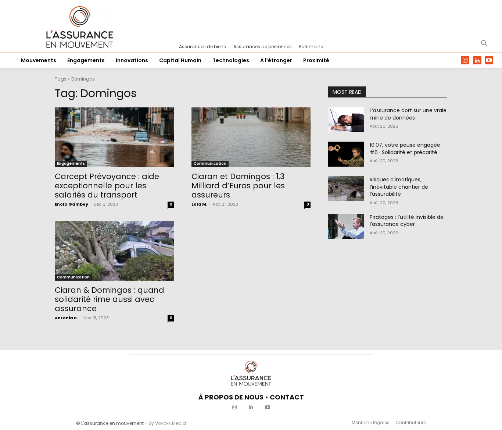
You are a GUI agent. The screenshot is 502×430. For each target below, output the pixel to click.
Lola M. (199, 204)
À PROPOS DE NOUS (230, 397)
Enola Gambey (71, 204)
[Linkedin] (477, 60)
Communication (210, 163)
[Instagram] (465, 60)
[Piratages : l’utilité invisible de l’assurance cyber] (346, 226)
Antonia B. (66, 318)
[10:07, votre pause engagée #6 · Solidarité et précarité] (346, 154)
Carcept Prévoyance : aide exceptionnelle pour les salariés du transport (107, 185)
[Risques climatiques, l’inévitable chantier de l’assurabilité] (346, 188)
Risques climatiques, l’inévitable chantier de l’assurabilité (399, 187)
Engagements (71, 163)
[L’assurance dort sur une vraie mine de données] (346, 119)
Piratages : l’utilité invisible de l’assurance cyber (407, 220)
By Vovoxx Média (167, 423)
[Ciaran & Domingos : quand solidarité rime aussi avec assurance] (114, 251)
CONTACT (287, 397)
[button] (484, 44)
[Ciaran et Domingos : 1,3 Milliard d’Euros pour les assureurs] (251, 137)
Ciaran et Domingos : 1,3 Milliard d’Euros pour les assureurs (238, 185)
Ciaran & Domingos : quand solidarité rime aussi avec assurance (109, 299)
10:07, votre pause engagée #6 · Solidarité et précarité (405, 148)
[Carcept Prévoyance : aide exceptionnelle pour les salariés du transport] (114, 137)
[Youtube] (489, 60)
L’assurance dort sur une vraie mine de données (408, 114)
